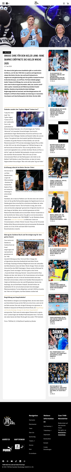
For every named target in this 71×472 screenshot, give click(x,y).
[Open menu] (3, 3)
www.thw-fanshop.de (17, 219)
